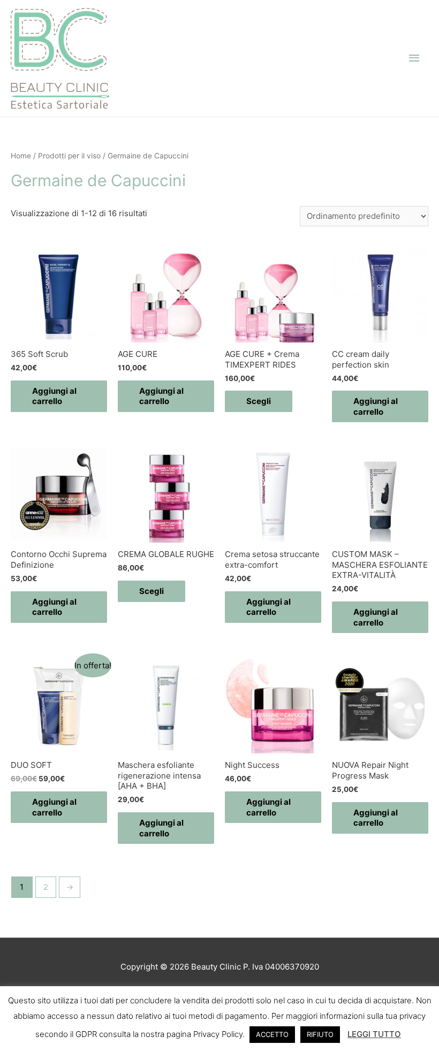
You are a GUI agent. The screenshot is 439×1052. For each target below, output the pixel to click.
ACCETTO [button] (272, 1034)
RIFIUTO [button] (320, 1034)
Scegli (258, 401)
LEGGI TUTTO (374, 1034)
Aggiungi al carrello (54, 396)
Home (21, 155)
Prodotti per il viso (69, 155)
